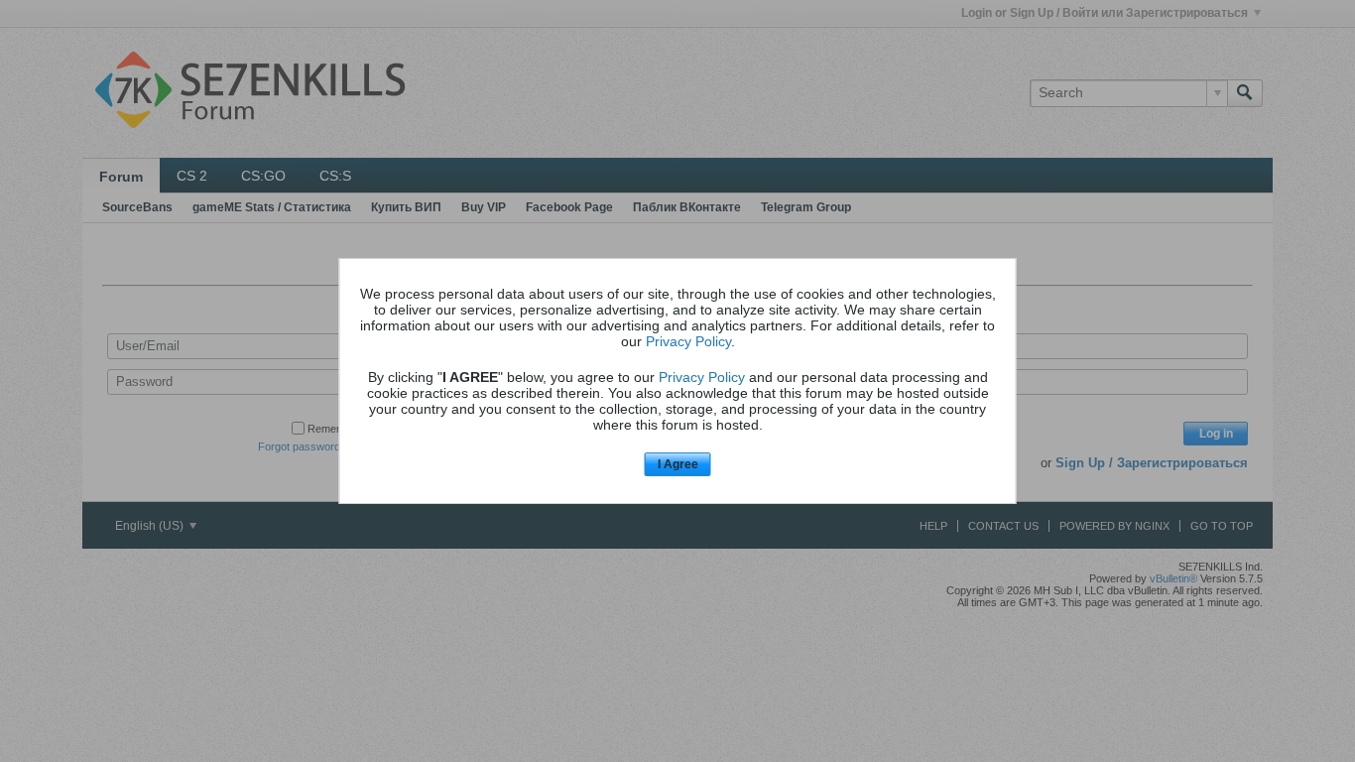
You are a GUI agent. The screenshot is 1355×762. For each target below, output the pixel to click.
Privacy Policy (688, 341)
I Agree (678, 464)
